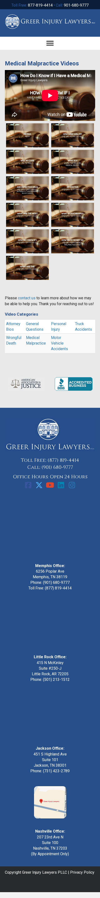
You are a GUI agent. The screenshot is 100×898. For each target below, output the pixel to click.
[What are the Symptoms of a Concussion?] (27, 268)
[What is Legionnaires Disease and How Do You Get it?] (72, 215)
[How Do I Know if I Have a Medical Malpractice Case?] (27, 241)
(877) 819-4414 (63, 460)
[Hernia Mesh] (27, 135)
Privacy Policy (82, 872)
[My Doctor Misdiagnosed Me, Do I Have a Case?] (72, 188)
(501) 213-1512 (56, 679)
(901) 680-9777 (57, 467)
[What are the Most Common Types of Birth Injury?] (27, 215)
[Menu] (50, 43)
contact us (26, 298)
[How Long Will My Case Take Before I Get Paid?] (72, 135)
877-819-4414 (40, 5)
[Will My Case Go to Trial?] (27, 162)
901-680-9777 (76, 5)
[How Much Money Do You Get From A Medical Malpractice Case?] (72, 241)
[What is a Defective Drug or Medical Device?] (72, 162)
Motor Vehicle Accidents (59, 343)
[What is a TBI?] (72, 272)
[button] (28, 485)
